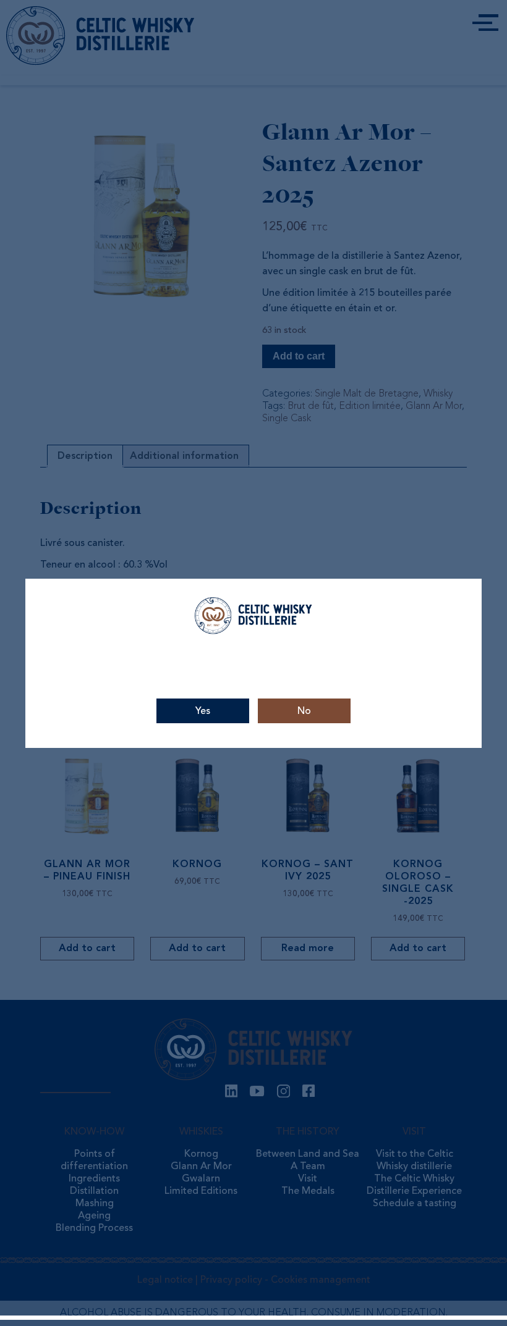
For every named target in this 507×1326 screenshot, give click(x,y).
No (304, 711)
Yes (202, 711)
